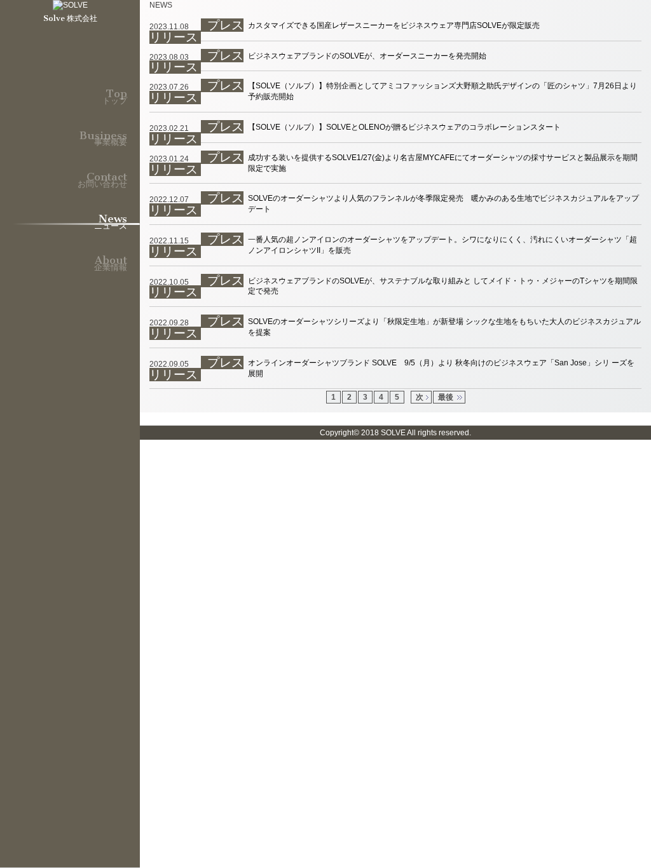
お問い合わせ (102, 174)
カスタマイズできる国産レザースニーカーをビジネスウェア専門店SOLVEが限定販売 (394, 25)
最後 (445, 397)
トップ (114, 90)
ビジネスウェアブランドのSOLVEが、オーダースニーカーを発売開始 (367, 55)
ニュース (110, 216)
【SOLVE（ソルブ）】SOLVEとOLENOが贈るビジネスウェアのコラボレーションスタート (404, 127)
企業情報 (110, 257)
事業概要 (103, 132)
